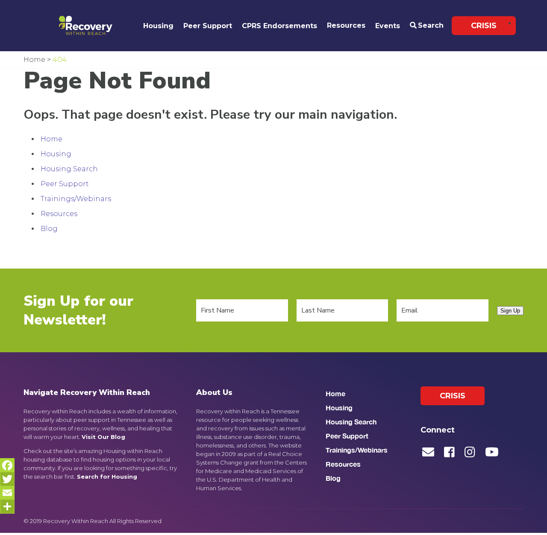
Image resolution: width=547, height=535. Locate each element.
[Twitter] (7, 479)
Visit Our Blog (103, 436)
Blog (49, 229)
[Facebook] (7, 465)
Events (387, 26)
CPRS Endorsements (279, 26)
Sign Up (510, 310)
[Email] (7, 493)
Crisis (484, 25)
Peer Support (207, 26)
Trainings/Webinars (76, 199)
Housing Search (69, 169)
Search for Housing (107, 476)
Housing (158, 26)
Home (51, 139)
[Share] (7, 506)
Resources (346, 25)
